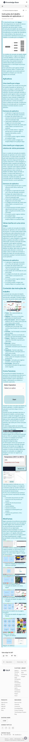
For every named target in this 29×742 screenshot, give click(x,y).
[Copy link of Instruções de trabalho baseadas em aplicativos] (23, 16)
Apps (22, 672)
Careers (11, 738)
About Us (7, 738)
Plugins (16, 693)
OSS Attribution (17, 738)
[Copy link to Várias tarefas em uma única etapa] (10, 226)
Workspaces (17, 691)
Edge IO (3, 704)
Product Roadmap (19, 710)
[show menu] (26, 2)
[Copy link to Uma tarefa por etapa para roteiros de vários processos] (5, 151)
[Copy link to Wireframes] (14, 519)
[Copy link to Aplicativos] (14, 79)
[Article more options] (26, 10)
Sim (7, 655)
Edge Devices (4, 702)
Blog (16, 714)
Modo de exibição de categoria (11, 10)
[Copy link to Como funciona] (18, 371)
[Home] (11, 2)
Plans (2, 710)
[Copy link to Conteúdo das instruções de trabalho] (12, 292)
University (17, 704)
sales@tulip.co (17, 734)
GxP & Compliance (17, 689)
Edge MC (3, 706)
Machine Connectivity (18, 682)
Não (15, 655)
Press (23, 738)
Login (4, 720)
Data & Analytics (17, 674)
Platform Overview (17, 671)
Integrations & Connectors (18, 685)
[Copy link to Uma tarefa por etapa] (22, 83)
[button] (8, 662)
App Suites (23, 670)
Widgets (23, 676)
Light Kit (3, 708)
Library (19, 22)
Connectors (24, 674)
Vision (16, 695)
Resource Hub (18, 702)
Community (17, 706)
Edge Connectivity (18, 678)
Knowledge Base (19, 708)
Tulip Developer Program (20, 712)
